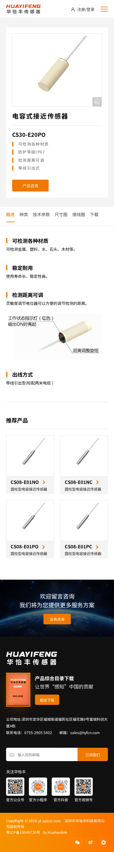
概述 (10, 214)
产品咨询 (30, 185)
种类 (23, 214)
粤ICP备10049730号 (23, 832)
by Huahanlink (53, 832)
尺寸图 (61, 214)
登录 (91, 9)
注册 (81, 9)
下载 (94, 214)
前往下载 (47, 699)
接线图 (78, 214)
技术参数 (41, 214)
